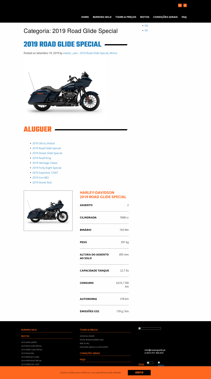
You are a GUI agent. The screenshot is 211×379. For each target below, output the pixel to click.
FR (185, 5)
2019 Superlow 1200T (45, 172)
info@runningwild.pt (155, 350)
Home (85, 17)
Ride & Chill (85, 343)
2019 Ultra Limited (43, 143)
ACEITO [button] (139, 373)
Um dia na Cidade (87, 336)
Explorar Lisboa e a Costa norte (94, 347)
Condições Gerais (165, 17)
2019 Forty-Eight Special (46, 167)
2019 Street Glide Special (47, 153)
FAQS (82, 359)
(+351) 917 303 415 (154, 353)
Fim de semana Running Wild (92, 340)
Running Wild (33, 12)
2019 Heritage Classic (45, 162)
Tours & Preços (125, 17)
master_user (70, 53)
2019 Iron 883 (40, 177)
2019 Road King (41, 157)
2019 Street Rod (42, 182)
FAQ (184, 17)
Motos (144, 17)
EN (180, 5)
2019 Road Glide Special (62, 44)
